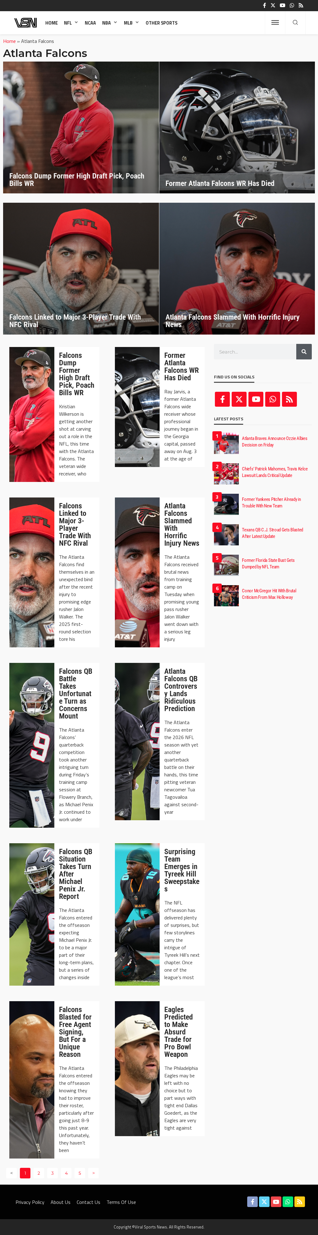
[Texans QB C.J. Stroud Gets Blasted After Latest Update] (226, 534)
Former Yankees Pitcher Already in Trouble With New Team (271, 503)
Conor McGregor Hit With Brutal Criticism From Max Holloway (269, 594)
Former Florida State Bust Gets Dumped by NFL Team (268, 563)
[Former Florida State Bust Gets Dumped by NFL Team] (226, 565)
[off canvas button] (275, 22)
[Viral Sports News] (25, 23)
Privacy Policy (30, 1202)
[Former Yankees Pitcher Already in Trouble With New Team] (226, 504)
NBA (106, 23)
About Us (60, 1202)
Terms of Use (121, 1202)
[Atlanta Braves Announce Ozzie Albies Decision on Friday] (226, 443)
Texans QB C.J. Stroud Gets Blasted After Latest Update (272, 533)
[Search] (295, 22)
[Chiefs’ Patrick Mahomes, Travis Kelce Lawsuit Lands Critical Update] (226, 473)
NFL (68, 23)
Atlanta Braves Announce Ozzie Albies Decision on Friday (274, 442)
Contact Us (88, 1202)
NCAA (90, 23)
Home (51, 23)
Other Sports (161, 23)
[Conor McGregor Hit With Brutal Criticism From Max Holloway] (226, 595)
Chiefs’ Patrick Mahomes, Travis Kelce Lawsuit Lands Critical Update (274, 472)
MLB (128, 23)
